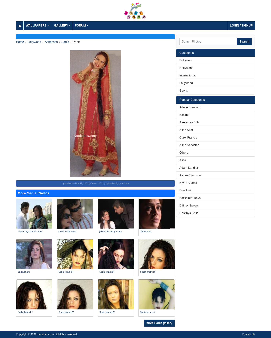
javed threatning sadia (110, 231)
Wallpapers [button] (36, 25)
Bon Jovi (185, 190)
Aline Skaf (186, 130)
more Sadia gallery (159, 323)
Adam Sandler (188, 167)
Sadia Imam (24, 272)
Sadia (65, 41)
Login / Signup (241, 25)
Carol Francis (188, 137)
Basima (184, 114)
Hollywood (186, 67)
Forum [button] (80, 25)
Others (183, 152)
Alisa (182, 160)
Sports (183, 90)
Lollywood (34, 41)
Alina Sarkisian (189, 145)
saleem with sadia (67, 231)
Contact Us (248, 334)
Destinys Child (189, 213)
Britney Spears (189, 205)
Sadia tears (146, 231)
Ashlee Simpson (190, 175)
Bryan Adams (188, 182)
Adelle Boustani (189, 107)
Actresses (51, 41)
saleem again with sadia (30, 231)
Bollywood (186, 60)
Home (20, 41)
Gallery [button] (61, 25)
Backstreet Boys (190, 197)
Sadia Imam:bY (66, 272)
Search (244, 41)
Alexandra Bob (189, 122)
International (187, 75)
